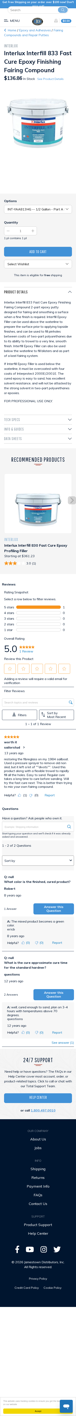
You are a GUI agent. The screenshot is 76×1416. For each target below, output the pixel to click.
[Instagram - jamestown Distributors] (43, 1250)
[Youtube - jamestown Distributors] (29, 1250)
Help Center (38, 1097)
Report (50, 795)
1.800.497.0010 (43, 1110)
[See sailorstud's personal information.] (23, 747)
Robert (9, 888)
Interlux (11, 45)
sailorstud (12, 747)
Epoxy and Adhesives (35, 30)
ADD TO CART (38, 251)
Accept (38, 1411)
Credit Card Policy (27, 1288)
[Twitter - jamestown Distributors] (57, 1250)
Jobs (38, 1148)
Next (72, 500)
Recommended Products (38, 459)
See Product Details (50, 79)
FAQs (38, 1195)
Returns (38, 1177)
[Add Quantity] (33, 230)
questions (12, 974)
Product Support (38, 1224)
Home (11, 30)
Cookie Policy (52, 1288)
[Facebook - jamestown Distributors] (17, 1250)
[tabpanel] (38, 351)
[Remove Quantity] (8, 230)
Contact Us (38, 1203)
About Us (38, 1139)
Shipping (38, 1169)
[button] (10, 669)
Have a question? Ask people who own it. (32, 818)
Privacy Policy (38, 1278)
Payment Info (38, 1186)
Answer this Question (53, 909)
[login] (55, 20)
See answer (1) (63, 1042)
